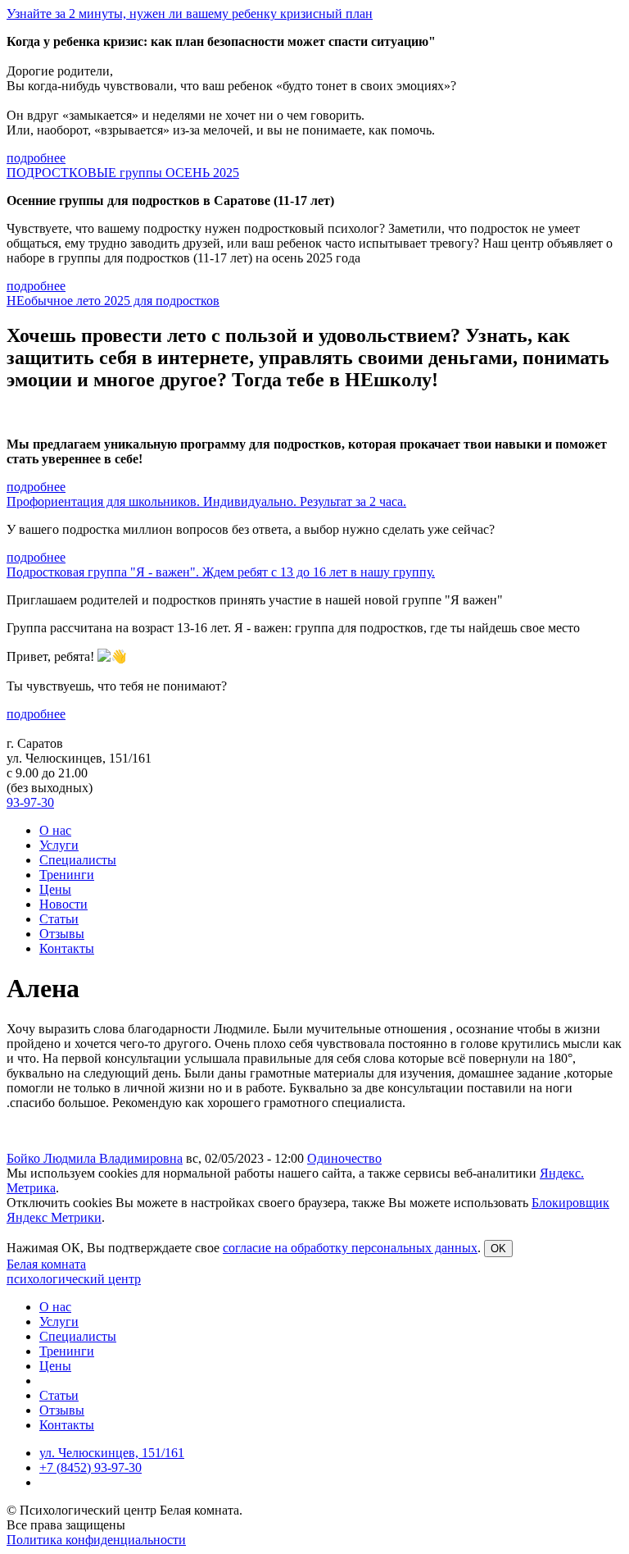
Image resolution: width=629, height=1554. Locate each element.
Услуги (59, 845)
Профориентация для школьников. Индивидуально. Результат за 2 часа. (206, 501)
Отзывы (61, 934)
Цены (55, 889)
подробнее (36, 158)
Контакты (66, 948)
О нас (55, 830)
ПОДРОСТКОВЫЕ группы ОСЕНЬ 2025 (123, 173)
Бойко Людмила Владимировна (95, 1158)
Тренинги (66, 875)
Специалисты (77, 860)
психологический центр (74, 1279)
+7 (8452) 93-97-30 (90, 1467)
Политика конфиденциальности (96, 1540)
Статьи (59, 919)
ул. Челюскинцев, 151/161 (111, 1453)
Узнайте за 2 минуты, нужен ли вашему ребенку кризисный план (190, 14)
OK (498, 1248)
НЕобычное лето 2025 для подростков (113, 301)
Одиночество (344, 1158)
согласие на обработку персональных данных (350, 1248)
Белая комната (46, 1264)
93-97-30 (30, 802)
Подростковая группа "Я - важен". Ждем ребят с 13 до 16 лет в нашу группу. (221, 572)
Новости (63, 904)
